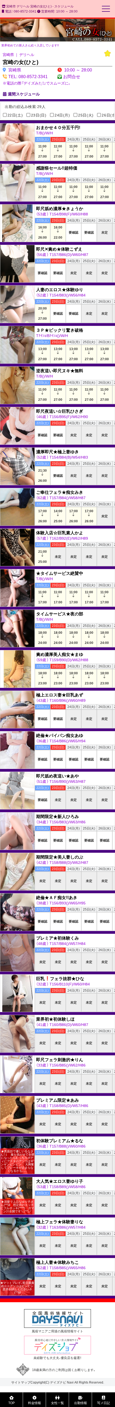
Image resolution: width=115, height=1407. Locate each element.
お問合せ (71, 76)
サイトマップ (20, 1382)
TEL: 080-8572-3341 (28, 76)
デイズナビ (58, 1382)
